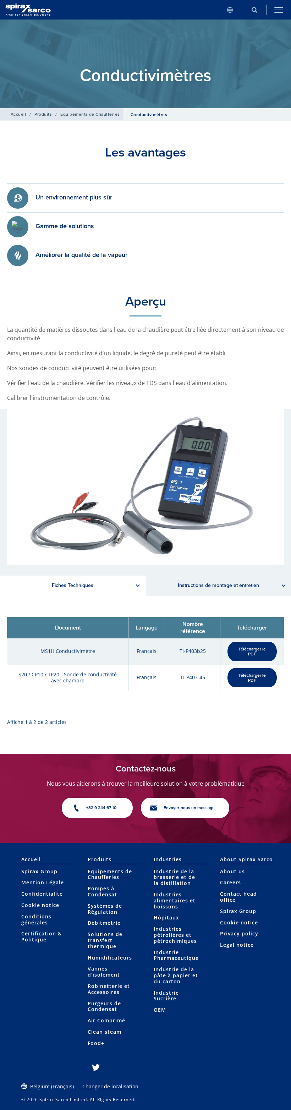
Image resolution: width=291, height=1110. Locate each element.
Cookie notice (40, 905)
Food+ (96, 1043)
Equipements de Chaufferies (90, 114)
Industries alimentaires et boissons (175, 900)
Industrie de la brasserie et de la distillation (174, 877)
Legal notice (237, 944)
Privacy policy (239, 933)
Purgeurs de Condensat (104, 1006)
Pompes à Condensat (102, 891)
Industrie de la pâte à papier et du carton (176, 975)
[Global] (230, 10)
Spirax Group (39, 871)
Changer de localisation (110, 1086)
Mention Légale (42, 882)
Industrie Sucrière (166, 995)
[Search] (254, 10)
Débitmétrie (104, 922)
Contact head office (238, 896)
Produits (43, 114)
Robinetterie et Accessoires (109, 989)
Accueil (18, 114)
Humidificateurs (110, 957)
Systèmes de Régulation (105, 908)
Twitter (95, 1067)
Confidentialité (42, 893)
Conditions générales (36, 919)
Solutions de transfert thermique (105, 940)
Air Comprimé (106, 1020)
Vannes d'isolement (104, 971)
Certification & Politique (41, 936)
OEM (160, 1009)
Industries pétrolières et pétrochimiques (175, 934)
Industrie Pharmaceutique (176, 955)
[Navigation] (279, 10)
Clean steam (104, 1031)
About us (232, 871)
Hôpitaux (166, 917)
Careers (230, 882)
